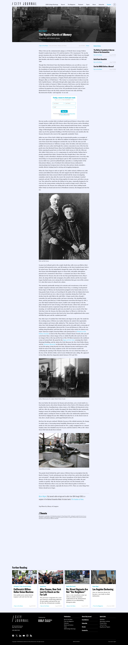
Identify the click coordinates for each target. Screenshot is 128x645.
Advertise (102, 619)
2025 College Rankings (52, 4)
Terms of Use (103, 625)
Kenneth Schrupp (27, 586)
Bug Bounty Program (105, 627)
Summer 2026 (110, 606)
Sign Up (64, 111)
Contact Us (85, 630)
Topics (88, 4)
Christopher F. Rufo (18, 586)
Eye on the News (18, 606)
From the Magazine (98, 606)
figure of (69, 340)
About (94, 4)
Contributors (85, 620)
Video (65, 627)
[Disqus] (64, 542)
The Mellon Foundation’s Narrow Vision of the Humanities (104, 51)
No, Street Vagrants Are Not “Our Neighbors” (77, 590)
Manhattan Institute (105, 621)
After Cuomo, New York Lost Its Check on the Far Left (50, 592)
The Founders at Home (77, 499)
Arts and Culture (53, 45)
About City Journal (86, 616)
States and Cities (62, 45)
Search (63, 4)
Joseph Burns (43, 586)
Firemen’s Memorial (49, 344)
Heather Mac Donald (70, 586)
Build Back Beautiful (100, 59)
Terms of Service (64, 114)
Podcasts (80, 4)
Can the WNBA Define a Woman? (104, 66)
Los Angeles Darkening (103, 589)
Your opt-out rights (112, 641)
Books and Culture (68, 625)
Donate (109, 4)
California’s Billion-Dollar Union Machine (23, 590)
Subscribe (101, 4)
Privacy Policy (72, 113)
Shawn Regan (96, 586)
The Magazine (71, 4)
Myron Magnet (43, 31)
